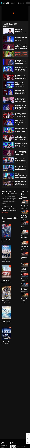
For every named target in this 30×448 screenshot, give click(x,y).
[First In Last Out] (6, 230)
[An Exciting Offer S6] (6, 333)
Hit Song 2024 (5, 301)
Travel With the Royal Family (9, 280)
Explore (21, 3)
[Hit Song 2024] (6, 292)
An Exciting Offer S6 (7, 342)
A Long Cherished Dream (8, 321)
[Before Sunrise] (6, 251)
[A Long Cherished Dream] (6, 312)
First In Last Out (6, 239)
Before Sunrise (5, 260)
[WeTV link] (5, 3)
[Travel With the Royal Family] (6, 271)
